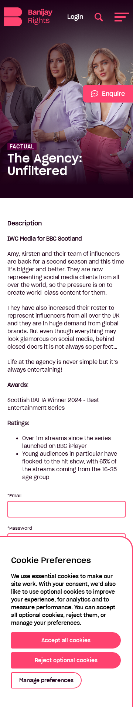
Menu (122, 16)
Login (75, 16)
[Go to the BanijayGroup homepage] (28, 16)
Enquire (104, 96)
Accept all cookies (66, 640)
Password (20, 528)
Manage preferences (46, 680)
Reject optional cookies (66, 660)
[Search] (98, 16)
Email (15, 495)
